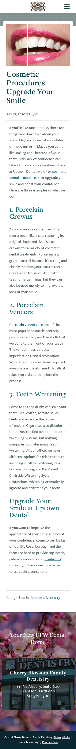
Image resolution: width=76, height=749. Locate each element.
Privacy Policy (62, 737)
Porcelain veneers (23, 324)
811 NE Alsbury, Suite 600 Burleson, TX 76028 (38, 688)
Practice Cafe (50, 742)
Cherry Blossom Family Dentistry (38, 675)
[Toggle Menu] (67, 6)
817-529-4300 (38, 695)
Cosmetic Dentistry (45, 597)
